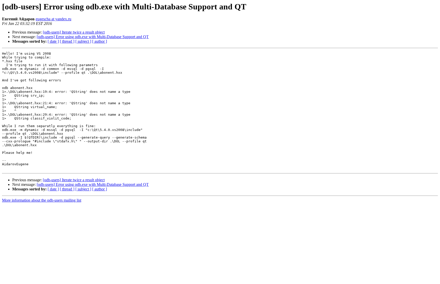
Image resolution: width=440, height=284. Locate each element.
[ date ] (53, 41)
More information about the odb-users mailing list (41, 200)
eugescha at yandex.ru (53, 19)
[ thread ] (67, 41)
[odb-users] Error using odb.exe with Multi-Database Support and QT (93, 37)
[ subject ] (83, 41)
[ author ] (99, 41)
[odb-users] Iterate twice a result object (74, 32)
